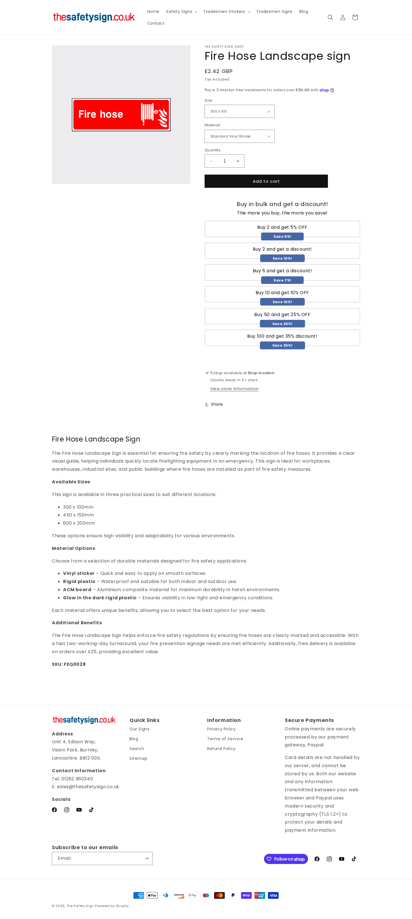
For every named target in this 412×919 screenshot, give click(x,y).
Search (136, 748)
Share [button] (217, 404)
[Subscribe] (146, 858)
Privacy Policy (221, 729)
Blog (133, 739)
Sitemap (138, 758)
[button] (181, 11)
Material (212, 125)
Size (209, 100)
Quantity (213, 150)
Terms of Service (225, 739)
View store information (234, 389)
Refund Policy (221, 748)
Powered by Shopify (112, 906)
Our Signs (139, 729)
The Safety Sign (80, 906)
